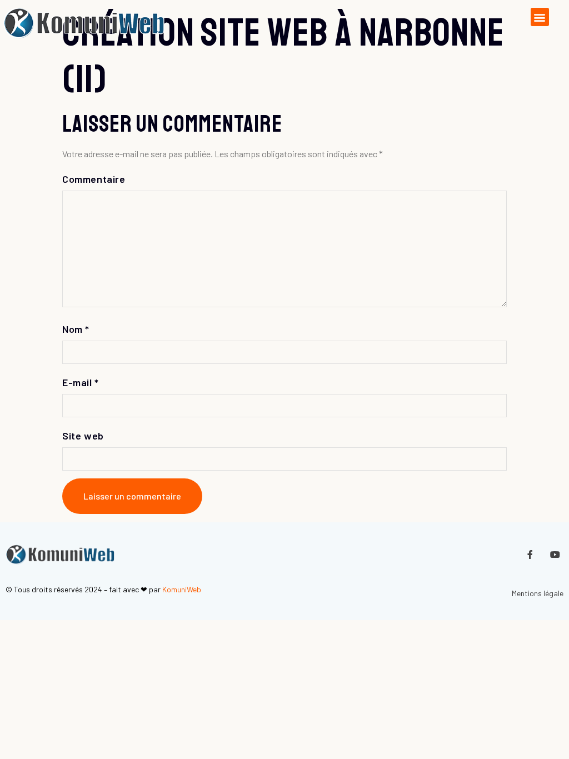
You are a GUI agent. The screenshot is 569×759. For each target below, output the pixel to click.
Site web (83, 436)
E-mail (80, 382)
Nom (75, 329)
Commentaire (94, 179)
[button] (540, 17)
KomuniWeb (181, 589)
